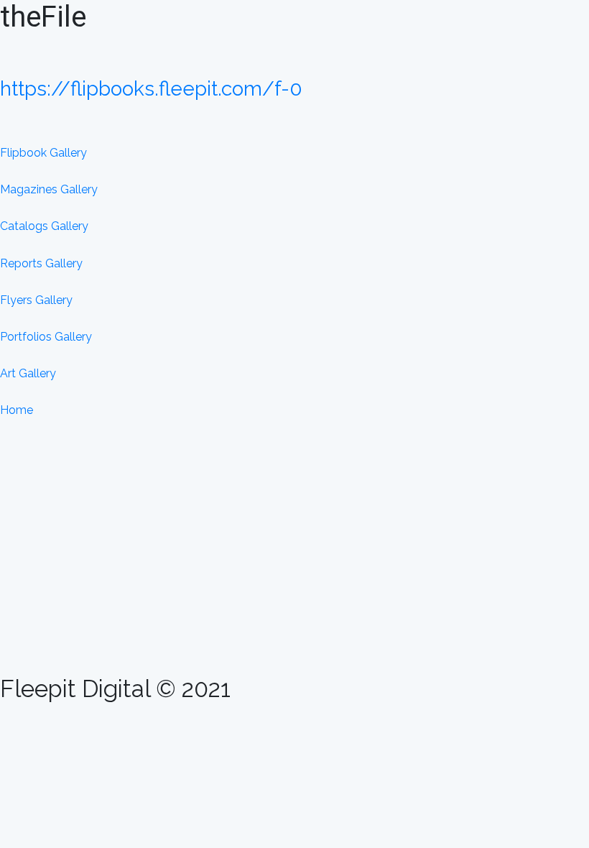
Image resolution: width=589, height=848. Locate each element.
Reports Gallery (41, 263)
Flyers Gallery (36, 300)
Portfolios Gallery (46, 337)
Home (16, 410)
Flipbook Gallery (43, 153)
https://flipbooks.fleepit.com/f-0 (151, 89)
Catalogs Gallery (44, 226)
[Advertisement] (294, 564)
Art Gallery (28, 373)
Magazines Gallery (49, 189)
